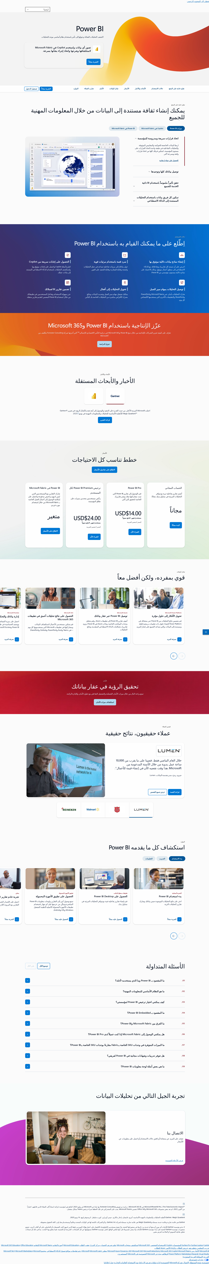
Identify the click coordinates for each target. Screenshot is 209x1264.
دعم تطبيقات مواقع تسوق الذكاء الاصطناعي (64, 1251)
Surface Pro (186, 1245)
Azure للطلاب (159, 1248)
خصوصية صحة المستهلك (199, 1262)
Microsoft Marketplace (24, 1251)
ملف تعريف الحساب (108, 1245)
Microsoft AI (204, 1251)
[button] (141, 809)
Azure (117, 1251)
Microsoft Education (71, 1245)
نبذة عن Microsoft (154, 1254)
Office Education (27, 1245)
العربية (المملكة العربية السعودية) (196, 1256)
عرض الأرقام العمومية (174, 1160)
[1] (184, 1203)
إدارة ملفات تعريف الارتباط (149, 1262)
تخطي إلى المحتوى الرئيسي (198, 1)
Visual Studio (204, 1254)
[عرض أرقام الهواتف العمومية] (206, 632)
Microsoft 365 (144, 1245)
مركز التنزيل (95, 1245)
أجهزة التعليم (58, 1245)
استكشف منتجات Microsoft (127, 1245)
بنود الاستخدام (133, 1262)
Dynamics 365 (125, 1251)
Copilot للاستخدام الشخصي (161, 1245)
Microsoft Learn (96, 1251)
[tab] (176, 128)
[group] (159, 615)
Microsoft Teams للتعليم (43, 1245)
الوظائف (165, 1254)
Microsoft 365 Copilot (169, 1251)
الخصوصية (165, 1262)
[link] (176, 89)
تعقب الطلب (84, 1245)
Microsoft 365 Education (10, 1245)
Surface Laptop (197, 1245)
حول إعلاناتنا (109, 1262)
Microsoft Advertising (151, 1251)
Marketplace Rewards (190, 1254)
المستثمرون (122, 1254)
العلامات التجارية (120, 1262)
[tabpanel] (105, 175)
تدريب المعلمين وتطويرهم (199, 1248)
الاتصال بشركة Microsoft (179, 1262)
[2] (184, 1214)
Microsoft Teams (184, 1251)
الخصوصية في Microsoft (137, 1254)
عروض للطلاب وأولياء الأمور (177, 1248)
